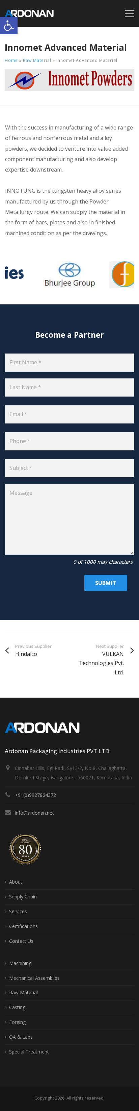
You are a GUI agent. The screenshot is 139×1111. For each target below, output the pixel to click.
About (15, 882)
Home (11, 60)
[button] (9, 25)
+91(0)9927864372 (35, 795)
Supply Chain (23, 896)
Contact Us (21, 941)
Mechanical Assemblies (34, 978)
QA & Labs (21, 1037)
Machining (20, 963)
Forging (17, 1022)
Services (18, 911)
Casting (17, 1007)
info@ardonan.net (34, 813)
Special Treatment (29, 1051)
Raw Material (37, 60)
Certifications (23, 926)
